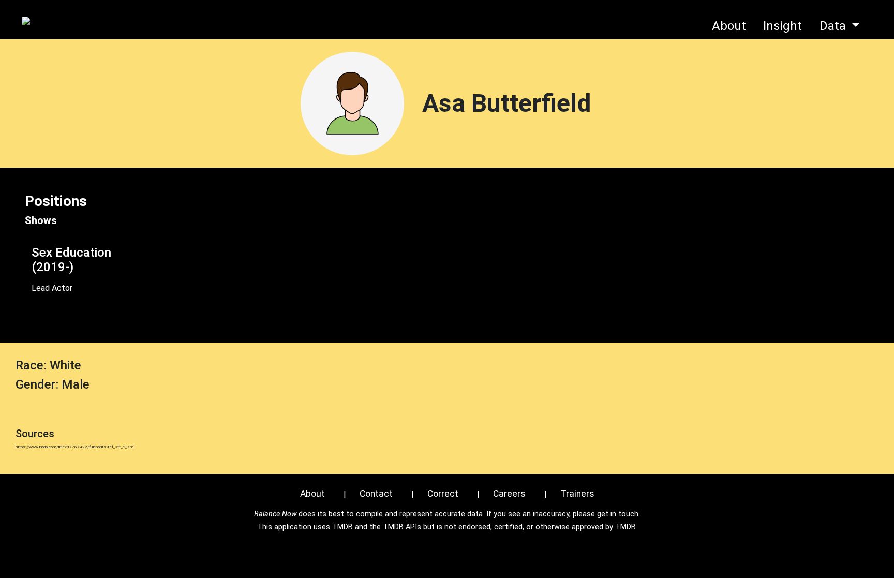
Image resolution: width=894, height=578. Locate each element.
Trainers (577, 493)
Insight (782, 26)
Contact (376, 493)
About (729, 26)
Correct (442, 493)
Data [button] (834, 26)
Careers (509, 493)
